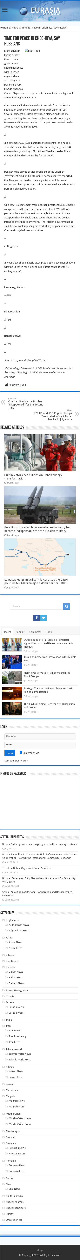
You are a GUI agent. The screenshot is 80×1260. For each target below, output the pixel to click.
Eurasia (10, 1002)
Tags (49, 631)
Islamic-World (14, 1049)
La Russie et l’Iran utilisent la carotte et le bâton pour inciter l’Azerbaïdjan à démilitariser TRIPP (36, 581)
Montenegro (13, 1131)
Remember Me (30, 752)
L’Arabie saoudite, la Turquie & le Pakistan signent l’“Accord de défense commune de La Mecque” (49, 643)
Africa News (15, 942)
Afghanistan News (19, 924)
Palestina (11, 1143)
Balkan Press (16, 977)
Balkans (10, 967)
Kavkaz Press (16, 1077)
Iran (8, 1025)
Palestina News (17, 1147)
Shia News (14, 1188)
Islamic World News (20, 1053)
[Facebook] (36, 618)
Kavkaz (16, 27)
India (9, 1019)
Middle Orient (13, 1113)
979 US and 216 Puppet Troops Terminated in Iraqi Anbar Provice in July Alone (53, 415)
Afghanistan (12, 920)
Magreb (10, 1096)
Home (6, 27)
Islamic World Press (20, 1059)
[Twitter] (43, 618)
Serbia (9, 1178)
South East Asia (14, 1196)
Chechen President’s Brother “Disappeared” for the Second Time (25, 403)
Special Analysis (14, 1201)
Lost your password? (16, 760)
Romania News (17, 1165)
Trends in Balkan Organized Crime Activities (26, 868)
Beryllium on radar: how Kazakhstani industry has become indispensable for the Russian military (37, 529)
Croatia (10, 996)
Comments (35, 631)
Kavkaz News (16, 1071)
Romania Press (17, 1171)
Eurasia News (16, 1007)
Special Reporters (16, 1207)
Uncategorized (14, 1219)
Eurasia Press (16, 1012)
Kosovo (10, 1084)
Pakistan (10, 1137)
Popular (20, 631)
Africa (9, 937)
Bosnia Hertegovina (17, 990)
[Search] (66, 606)
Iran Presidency (17, 1036)
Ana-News (11, 961)
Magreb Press (16, 1106)
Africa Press (15, 948)
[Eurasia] (40, 10)
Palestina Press (17, 1153)
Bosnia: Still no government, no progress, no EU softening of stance (39, 844)
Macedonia (12, 1090)
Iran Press (14, 1042)
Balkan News (16, 971)
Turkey (9, 1213)
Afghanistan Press (19, 930)
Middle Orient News (20, 1118)
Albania (10, 955)
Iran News (14, 1030)
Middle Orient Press (20, 1124)
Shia (8, 1184)
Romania (11, 1160)
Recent (7, 631)
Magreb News (17, 1100)
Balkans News (16, 983)
